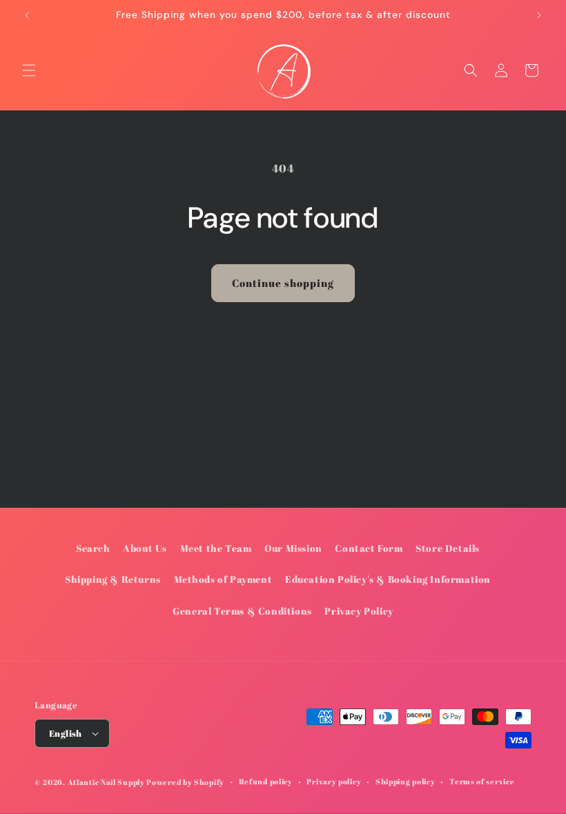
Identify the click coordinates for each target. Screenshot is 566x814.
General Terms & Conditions (242, 610)
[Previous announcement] (27, 15)
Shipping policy (405, 781)
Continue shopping (283, 283)
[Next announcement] (539, 15)
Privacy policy (333, 781)
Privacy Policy (358, 610)
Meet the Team (216, 548)
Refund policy (266, 781)
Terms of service (481, 781)
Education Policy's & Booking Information (388, 579)
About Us (145, 548)
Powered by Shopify (185, 782)
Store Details (448, 548)
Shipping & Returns (113, 579)
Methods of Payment (223, 579)
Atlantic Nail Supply (106, 782)
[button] (29, 70)
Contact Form (368, 548)
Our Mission (293, 548)
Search (93, 548)
